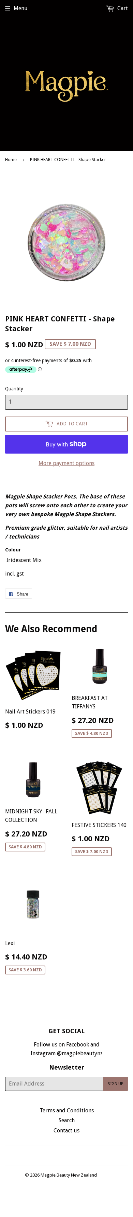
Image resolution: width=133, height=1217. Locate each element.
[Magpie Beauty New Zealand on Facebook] (59, 1155)
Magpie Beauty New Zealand (69, 1175)
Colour (13, 549)
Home (11, 159)
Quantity (14, 388)
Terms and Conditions (67, 1110)
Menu (21, 8)
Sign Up (115, 1083)
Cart (122, 8)
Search (67, 1120)
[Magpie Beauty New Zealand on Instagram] (71, 1155)
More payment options (66, 463)
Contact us (66, 1130)
